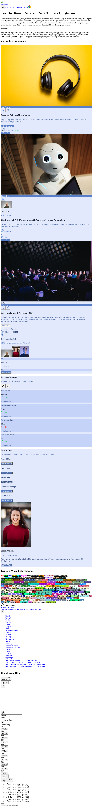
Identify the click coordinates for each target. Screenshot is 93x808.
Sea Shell (32, 600)
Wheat (34, 602)
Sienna (37, 600)
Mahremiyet (5, 607)
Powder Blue (41, 598)
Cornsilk (38, 580)
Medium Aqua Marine (44, 592)
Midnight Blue (71, 594)
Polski (7, 643)
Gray (37, 576)
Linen (28, 592)
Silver (42, 600)
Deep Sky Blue (60, 584)
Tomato (17, 602)
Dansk (7, 616)
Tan (5, 602)
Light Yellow (9, 592)
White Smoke (41, 602)
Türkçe (8, 653)
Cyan (19, 576)
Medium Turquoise (45, 594)
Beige (24, 578)
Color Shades (17, 609)
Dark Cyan (59, 580)
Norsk (7, 641)
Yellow (14, 576)
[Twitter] (2, 566)
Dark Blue (51, 580)
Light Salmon (38, 590)
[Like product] (3, 110)
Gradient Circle (36, 609)
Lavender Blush (29, 588)
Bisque (29, 578)
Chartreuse (8, 580)
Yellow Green (51, 602)
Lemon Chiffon (49, 588)
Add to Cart (5, 133)
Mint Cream (81, 594)
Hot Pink (81, 586)
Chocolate (15, 580)
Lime (15, 592)
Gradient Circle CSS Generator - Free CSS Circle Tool (25, 666)
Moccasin (8, 596)
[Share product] (7, 110)
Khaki (14, 588)
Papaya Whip (13, 598)
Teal (8, 602)
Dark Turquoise (33, 584)
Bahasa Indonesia (11, 630)
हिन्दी (7, 628)
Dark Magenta (19, 582)
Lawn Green (39, 588)
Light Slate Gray (72, 590)
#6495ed (4, 747)
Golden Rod (54, 586)
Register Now (6, 372)
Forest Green (25, 586)
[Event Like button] (3, 308)
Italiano (8, 632)
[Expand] (3, 386)
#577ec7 (4, 751)
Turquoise (24, 602)
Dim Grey (76, 584)
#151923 (4, 773)
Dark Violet (43, 584)
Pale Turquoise (83, 596)
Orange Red (48, 596)
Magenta (24, 576)
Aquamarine (13, 578)
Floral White (16, 586)
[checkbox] (2, 804)
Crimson (45, 580)
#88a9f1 (4, 742)
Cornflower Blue (29, 580)
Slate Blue (55, 600)
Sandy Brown (16, 600)
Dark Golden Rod (69, 580)
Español (8, 622)
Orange (41, 576)
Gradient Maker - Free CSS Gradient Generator (22, 660)
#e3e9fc (4, 729)
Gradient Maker (6, 609)
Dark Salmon (67, 582)
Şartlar (12, 607)
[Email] (10, 566)
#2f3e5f (4, 764)
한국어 (8, 637)
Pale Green (74, 596)
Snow (68, 600)
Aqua (7, 578)
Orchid (55, 596)
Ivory (10, 588)
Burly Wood (57, 578)
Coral (21, 580)
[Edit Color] (3, 686)
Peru (27, 598)
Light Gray (13, 590)
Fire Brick (8, 586)
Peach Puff (22, 598)
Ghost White (41, 586)
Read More (5, 240)
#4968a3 (4, 755)
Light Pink (30, 590)
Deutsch (8, 618)
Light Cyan (75, 588)
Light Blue (59, 588)
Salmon (8, 600)
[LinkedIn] (7, 566)
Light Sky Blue (60, 590)
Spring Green (75, 600)
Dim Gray (69, 584)
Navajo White (16, 596)
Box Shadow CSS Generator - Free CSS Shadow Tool (25, 664)
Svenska (8, 651)
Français (8, 626)
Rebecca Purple (51, 598)
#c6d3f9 (4, 733)
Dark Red (59, 582)
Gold (48, 586)
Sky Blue (48, 600)
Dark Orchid (51, 582)
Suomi (7, 624)
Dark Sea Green (78, 582)
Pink (31, 598)
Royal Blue (70, 598)
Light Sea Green (49, 590)
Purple (46, 576)
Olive (34, 596)
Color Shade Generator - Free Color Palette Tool (22, 662)
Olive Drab (40, 596)
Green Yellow (64, 586)
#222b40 (4, 769)
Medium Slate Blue (15, 594)
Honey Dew (73, 586)
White (33, 576)
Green (6, 576)
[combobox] (2, 612)
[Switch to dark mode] (3, 7)
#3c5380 (4, 760)
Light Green (21, 590)
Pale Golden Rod (64, 596)
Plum (34, 598)
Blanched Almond (38, 578)
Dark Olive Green (30, 582)
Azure (20, 578)
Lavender (20, 588)
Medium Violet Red (59, 594)
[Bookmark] (3, 199)
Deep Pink (51, 584)
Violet (30, 602)
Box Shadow (26, 609)
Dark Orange (41, 582)
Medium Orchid (67, 592)
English (8, 620)
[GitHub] (5, 566)
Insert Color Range (11, 805)
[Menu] (7, 386)
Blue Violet (49, 578)
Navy (23, 596)
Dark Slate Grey (22, 584)
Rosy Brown (61, 598)
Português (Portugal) (12, 647)
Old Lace (28, 596)
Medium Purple (78, 592)
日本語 (8, 634)
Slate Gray (62, 600)
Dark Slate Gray (10, 584)
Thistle (12, 602)
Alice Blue (58, 576)
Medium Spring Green (30, 594)
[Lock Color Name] (2, 722)
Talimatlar (4, 29)
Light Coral (67, 588)
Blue (10, 576)
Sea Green (25, 600)
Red (2, 576)
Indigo (6, 588)
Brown (51, 576)
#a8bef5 (4, 738)
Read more (5, 325)
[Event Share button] (7, 308)
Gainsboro (33, 586)
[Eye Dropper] (3, 712)
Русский (8, 649)
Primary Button (7, 463)
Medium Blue (57, 592)
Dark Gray (80, 580)
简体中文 (9, 656)
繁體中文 (9, 658)
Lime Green (21, 592)
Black (29, 576)
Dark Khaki (9, 582)
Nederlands (9, 639)
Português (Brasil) (11, 645)
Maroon (33, 592)
